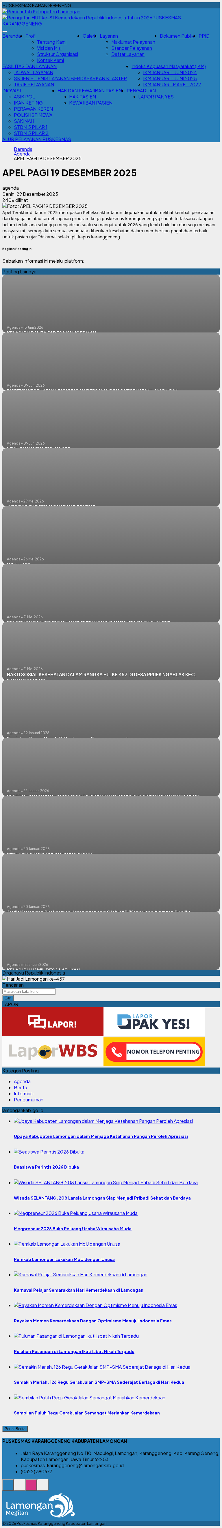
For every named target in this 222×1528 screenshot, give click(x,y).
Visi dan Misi (49, 48)
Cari (8, 998)
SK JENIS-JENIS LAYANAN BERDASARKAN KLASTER (70, 78)
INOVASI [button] (11, 90)
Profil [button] (30, 36)
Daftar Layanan (128, 54)
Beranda (11, 36)
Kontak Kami (50, 60)
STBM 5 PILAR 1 (30, 127)
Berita (20, 1087)
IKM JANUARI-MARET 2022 (172, 84)
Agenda (22, 153)
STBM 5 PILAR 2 (31, 133)
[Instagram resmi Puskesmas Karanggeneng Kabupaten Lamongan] (31, 1488)
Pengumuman (28, 1099)
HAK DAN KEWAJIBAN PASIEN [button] (90, 90)
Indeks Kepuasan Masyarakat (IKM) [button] (169, 66)
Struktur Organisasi (57, 54)
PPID (204, 36)
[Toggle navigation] (4, 31)
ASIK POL (24, 97)
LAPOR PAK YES (156, 97)
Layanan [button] (109, 36)
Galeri (89, 36)
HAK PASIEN (82, 97)
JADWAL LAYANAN (33, 72)
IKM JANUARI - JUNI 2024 (170, 72)
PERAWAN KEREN (33, 109)
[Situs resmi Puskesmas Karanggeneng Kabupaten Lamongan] (8, 1488)
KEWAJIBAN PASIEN (90, 103)
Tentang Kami (51, 42)
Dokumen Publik (177, 36)
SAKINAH (24, 121)
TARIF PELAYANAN (34, 84)
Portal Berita (15, 1429)
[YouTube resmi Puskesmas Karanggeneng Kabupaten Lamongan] (43, 1488)
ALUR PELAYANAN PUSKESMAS (36, 139)
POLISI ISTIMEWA (33, 115)
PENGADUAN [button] (141, 90)
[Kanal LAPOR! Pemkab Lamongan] (19, 1488)
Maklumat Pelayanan (133, 42)
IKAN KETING (28, 103)
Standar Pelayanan (131, 48)
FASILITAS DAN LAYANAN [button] (29, 66)
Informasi (24, 1093)
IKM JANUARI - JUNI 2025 (170, 78)
